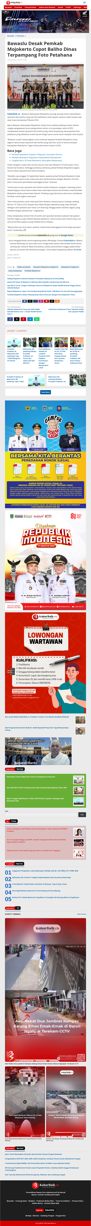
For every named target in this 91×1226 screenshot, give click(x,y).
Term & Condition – (64, 1201)
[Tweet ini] (17, 319)
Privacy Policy (77, 1201)
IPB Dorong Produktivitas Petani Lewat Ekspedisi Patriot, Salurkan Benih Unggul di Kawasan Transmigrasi (42, 1169)
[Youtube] (46, 301)
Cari (6, 811)
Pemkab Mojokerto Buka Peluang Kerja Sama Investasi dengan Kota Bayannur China (41, 295)
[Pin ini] (23, 319)
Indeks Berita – (38, 1203)
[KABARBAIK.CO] (14, 3)
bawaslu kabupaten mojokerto (45, 267)
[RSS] (57, 301)
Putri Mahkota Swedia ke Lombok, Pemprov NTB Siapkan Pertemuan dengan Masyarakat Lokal (44, 358)
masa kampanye (15, 271)
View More (45, 392)
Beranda (10, 1201)
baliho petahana (23, 267)
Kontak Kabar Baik (51, 1203)
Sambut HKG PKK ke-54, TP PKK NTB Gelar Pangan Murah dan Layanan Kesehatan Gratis (61, 356)
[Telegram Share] (30, 319)
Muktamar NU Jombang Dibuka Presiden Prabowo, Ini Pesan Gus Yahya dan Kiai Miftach (29, 356)
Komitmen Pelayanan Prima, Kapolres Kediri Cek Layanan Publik (66, 309)
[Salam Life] (35, 301)
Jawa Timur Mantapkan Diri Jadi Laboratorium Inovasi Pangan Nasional (33, 1154)
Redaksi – (33, 1201)
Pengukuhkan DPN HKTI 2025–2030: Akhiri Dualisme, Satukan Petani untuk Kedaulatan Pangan (42, 1159)
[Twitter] (30, 301)
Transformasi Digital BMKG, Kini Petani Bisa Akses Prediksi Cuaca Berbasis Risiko (37, 1163)
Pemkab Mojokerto (32, 271)
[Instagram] (41, 301)
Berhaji (28, 1216)
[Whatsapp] (37, 319)
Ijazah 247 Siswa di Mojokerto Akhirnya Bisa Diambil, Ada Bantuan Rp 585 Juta (38, 282)
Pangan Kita (61, 1216)
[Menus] (84, 2)
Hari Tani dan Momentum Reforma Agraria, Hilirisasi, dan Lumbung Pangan (35, 1175)
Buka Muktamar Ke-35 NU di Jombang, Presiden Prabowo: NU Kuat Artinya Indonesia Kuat (76, 356)
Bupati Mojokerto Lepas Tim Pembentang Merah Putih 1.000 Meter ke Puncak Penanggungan (44, 291)
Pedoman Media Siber (45, 1201)
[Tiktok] (52, 301)
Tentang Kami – (21, 1201)
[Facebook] (24, 301)
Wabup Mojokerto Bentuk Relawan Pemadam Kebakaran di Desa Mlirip (35, 279)
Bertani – (36, 1216)
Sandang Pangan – (48, 1216)
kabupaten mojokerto (70, 267)
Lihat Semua (81, 914)
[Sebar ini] (10, 319)
